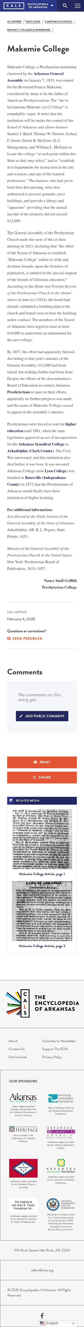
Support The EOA (55, 1049)
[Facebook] (42, 1316)
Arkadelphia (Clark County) (30, 450)
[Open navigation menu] (77, 5)
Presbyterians (18, 392)
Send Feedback (27, 638)
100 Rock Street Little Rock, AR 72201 (42, 1250)
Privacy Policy (52, 1057)
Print (45, 762)
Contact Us (17, 1049)
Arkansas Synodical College (41, 444)
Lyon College (55, 471)
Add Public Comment (45, 716)
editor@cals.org (42, 1270)
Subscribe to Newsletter (58, 1041)
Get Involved (18, 1057)
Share (45, 777)
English (51, 1323)
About (13, 1041)
